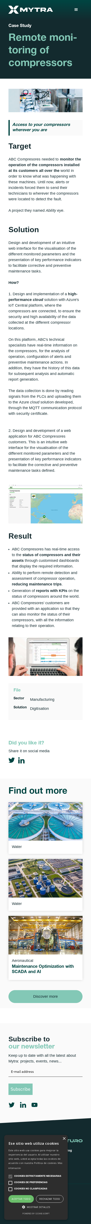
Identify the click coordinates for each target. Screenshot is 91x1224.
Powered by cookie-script (36, 1214)
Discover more (45, 996)
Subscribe (20, 1089)
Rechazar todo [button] (49, 1198)
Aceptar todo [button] (21, 1198)
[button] (76, 9)
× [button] (64, 1138)
